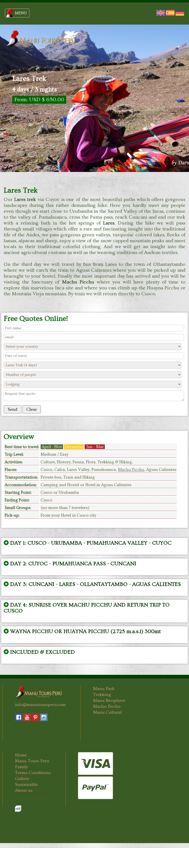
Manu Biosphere (109, 700)
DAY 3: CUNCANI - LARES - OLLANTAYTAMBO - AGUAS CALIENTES (95, 584)
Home (21, 755)
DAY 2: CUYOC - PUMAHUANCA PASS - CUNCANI (72, 564)
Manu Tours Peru (32, 760)
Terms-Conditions (33, 772)
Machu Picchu (131, 469)
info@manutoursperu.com (40, 704)
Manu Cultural (107, 712)
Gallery (22, 778)
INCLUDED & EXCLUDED (42, 652)
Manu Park (104, 688)
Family (21, 766)
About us (23, 790)
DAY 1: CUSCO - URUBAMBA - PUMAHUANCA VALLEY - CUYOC (90, 543)
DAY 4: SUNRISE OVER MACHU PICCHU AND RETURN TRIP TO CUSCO (87, 608)
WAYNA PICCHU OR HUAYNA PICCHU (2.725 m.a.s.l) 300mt (85, 632)
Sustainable (26, 784)
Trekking (102, 694)
